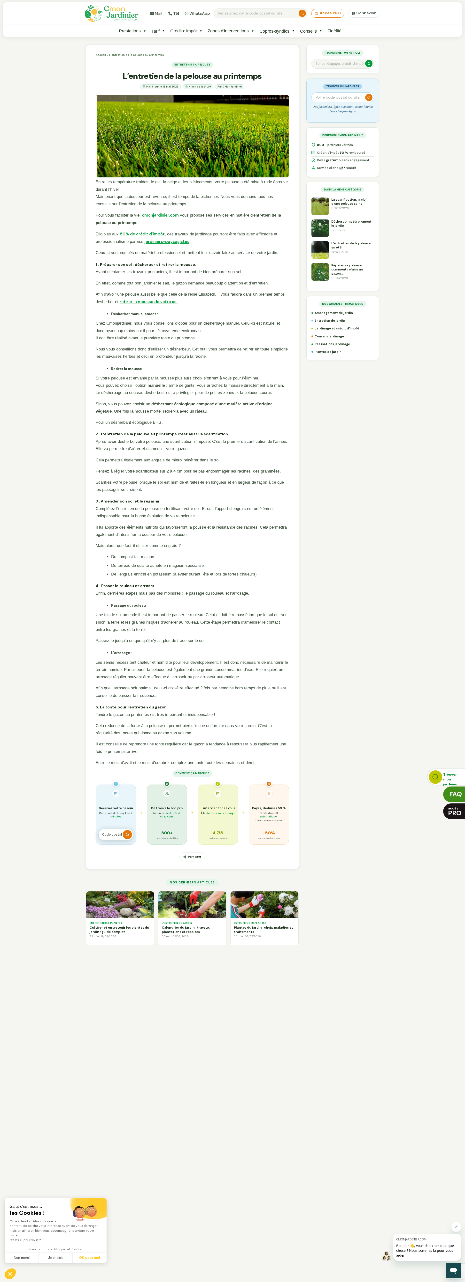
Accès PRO (330, 12)
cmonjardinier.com (160, 215)
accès (454, 811)
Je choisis (55, 1258)
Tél (176, 13)
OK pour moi (89, 1258)
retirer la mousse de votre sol (149, 301)
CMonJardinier (232, 87)
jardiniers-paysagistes (167, 241)
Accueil (101, 55)
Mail (158, 13)
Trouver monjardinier (450, 778)
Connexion (366, 12)
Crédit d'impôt (183, 30)
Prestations (130, 30)
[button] (10, 1274)
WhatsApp (199, 13)
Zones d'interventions (228, 30)
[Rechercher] (302, 13)
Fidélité (334, 30)
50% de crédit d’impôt (142, 234)
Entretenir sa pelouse (192, 64)
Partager (195, 857)
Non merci (22, 1258)
